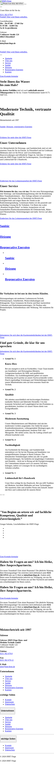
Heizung (8, 67)
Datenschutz (10, 704)
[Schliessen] (1, 54)
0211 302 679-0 (6, 15)
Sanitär (8, 65)
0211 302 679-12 (7, 660)
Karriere (8, 72)
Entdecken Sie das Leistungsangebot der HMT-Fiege (21, 181)
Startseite (8, 58)
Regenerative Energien (14, 70)
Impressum (9, 702)
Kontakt (8, 700)
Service (8, 63)
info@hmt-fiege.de (7, 667)
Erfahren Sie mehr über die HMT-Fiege (15, 137)
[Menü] (25, 4)
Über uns (8, 61)
